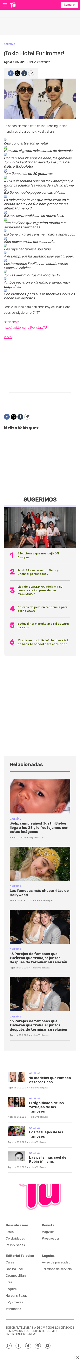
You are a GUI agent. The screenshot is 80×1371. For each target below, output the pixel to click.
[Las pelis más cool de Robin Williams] (16, 1156)
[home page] (13, 5)
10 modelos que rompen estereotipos (50, 1080)
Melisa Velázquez (39, 62)
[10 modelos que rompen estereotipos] (16, 1077)
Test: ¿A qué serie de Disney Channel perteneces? (38, 572)
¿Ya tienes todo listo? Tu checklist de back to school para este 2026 (42, 642)
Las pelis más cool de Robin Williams (47, 1159)
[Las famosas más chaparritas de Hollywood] (40, 864)
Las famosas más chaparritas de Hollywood (39, 893)
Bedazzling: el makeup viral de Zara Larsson (43, 625)
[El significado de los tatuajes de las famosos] (16, 1102)
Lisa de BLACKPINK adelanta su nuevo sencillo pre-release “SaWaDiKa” (40, 590)
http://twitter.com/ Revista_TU (25, 327)
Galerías (9, 44)
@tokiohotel (12, 322)
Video (8, 337)
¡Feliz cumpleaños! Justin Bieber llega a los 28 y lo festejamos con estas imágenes (39, 827)
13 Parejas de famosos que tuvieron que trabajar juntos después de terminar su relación (38, 958)
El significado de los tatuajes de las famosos (46, 1107)
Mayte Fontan (36, 837)
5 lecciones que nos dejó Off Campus (38, 555)
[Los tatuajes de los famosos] (16, 1131)
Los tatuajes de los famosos (46, 1134)
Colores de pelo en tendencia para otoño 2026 (42, 609)
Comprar (69, 4)
